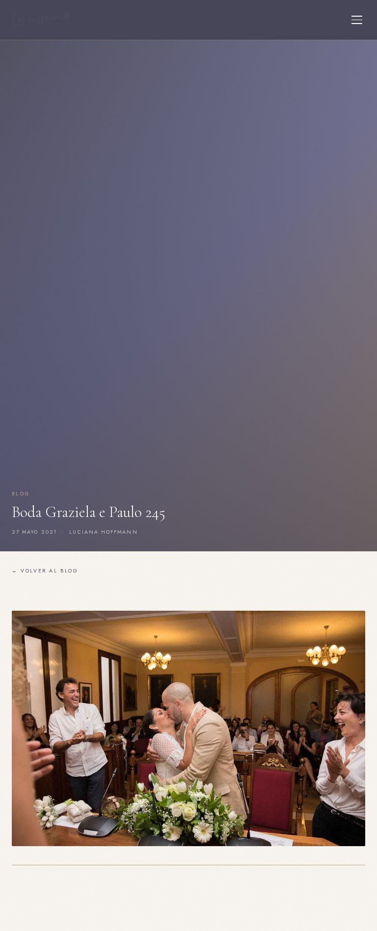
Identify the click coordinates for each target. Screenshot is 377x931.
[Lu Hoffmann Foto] (41, 20)
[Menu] (357, 20)
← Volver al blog (45, 570)
